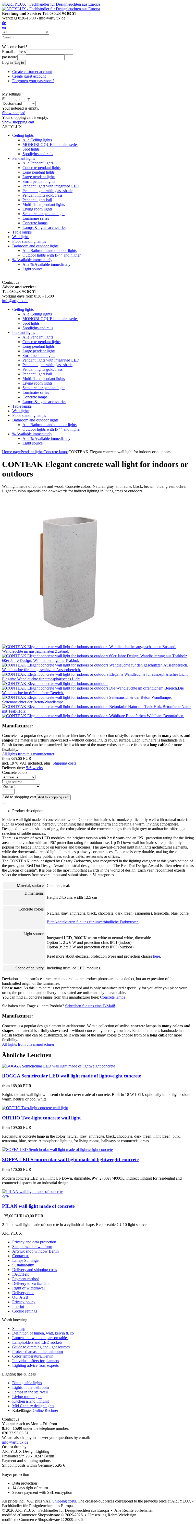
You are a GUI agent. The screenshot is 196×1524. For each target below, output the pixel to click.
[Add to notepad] (4, 803)
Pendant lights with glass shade (47, 190)
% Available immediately (32, 260)
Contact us (20, 1256)
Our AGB (20, 1297)
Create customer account (32, 71)
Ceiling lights (23, 135)
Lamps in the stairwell (30, 1392)
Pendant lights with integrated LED (50, 186)
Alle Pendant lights (37, 163)
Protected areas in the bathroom (37, 1351)
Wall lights (20, 237)
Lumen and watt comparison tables (40, 1338)
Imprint (18, 1306)
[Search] (4, 43)
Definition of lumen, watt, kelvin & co (43, 1333)
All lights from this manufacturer (28, 754)
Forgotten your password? (33, 81)
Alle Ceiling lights (37, 140)
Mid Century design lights (33, 1406)
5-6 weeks (34, 768)
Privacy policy (23, 1302)
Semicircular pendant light (43, 213)
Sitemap (18, 1328)
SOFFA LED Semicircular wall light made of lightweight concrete (70, 1159)
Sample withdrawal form (32, 1246)
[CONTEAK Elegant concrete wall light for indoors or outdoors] (75, 642)
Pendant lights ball (37, 200)
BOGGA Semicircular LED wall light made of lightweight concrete (71, 1075)
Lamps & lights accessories (44, 227)
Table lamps (22, 232)
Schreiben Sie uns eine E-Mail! (90, 1006)
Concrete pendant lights (41, 167)
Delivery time (23, 1292)
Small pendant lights (38, 181)
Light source (32, 269)
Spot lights (31, 149)
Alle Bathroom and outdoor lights (49, 250)
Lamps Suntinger (26, 1260)
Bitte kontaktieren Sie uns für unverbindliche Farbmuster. (93, 922)
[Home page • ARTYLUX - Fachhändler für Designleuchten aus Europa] (51, 4)
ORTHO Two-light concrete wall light (41, 1117)
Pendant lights (23, 158)
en (4, 27)
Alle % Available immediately (46, 264)
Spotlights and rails (37, 154)
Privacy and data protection (34, 1242)
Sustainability (23, 1265)
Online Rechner (45, 1410)
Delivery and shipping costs (34, 1269)
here (156, 956)
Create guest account (29, 76)
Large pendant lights (38, 177)
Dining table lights (27, 1383)
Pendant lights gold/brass (42, 195)
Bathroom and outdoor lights (35, 246)
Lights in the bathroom (30, 1387)
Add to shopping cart (53, 797)
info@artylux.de (15, 301)
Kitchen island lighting (30, 1401)
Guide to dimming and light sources (41, 1347)
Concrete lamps (34, 223)
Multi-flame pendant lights (43, 204)
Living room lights (37, 209)
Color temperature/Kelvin (32, 1356)
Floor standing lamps (29, 241)
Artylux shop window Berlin (35, 1251)
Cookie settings (24, 1311)
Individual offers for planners (35, 1361)
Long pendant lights (38, 172)
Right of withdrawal (28, 1288)
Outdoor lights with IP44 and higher (51, 255)
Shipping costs (64, 763)
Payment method (25, 1279)
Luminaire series (35, 218)
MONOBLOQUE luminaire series (50, 144)
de (4, 22)
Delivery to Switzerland (31, 1283)
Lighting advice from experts (35, 1365)
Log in (19, 63)
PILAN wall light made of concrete (38, 1206)
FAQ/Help (20, 1274)
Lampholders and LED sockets (37, 1342)
